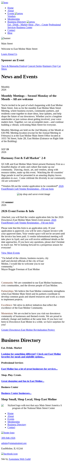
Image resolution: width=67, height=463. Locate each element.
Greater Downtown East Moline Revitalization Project (28, 330)
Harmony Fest (50, 66)
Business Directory (17, 21)
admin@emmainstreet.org (13, 443)
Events (11, 13)
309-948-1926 (8, 438)
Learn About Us (9, 54)
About (10, 10)
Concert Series (35, 66)
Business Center (24, 27)
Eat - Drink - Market (17, 24)
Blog (9, 33)
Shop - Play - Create (38, 24)
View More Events (10, 253)
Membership (13, 19)
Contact (11, 30)
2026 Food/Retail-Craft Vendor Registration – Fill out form (32, 187)
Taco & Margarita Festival (14, 66)
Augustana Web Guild (20, 459)
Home (10, 8)
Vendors (11, 16)
